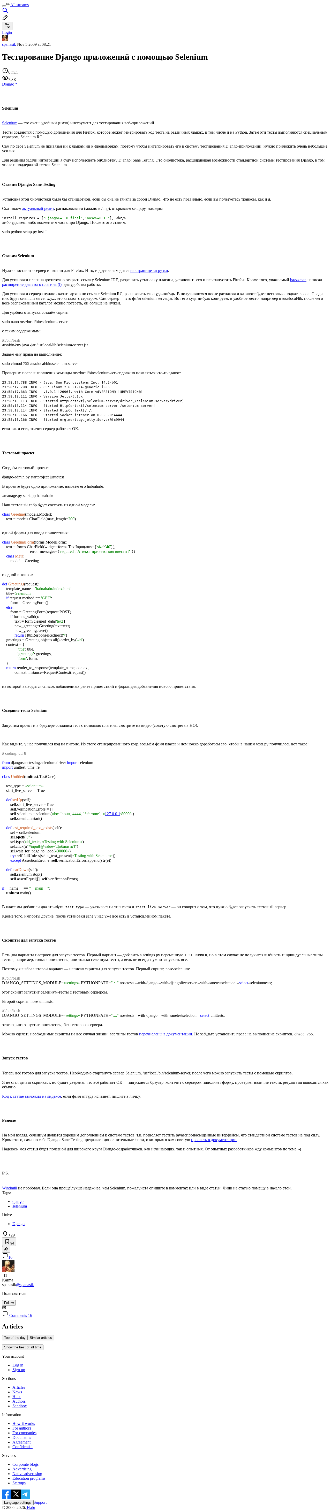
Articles (18, 1387)
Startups (19, 1483)
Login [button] (7, 32)
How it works (23, 1423)
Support (40, 1502)
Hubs (16, 1396)
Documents (21, 1437)
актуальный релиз (38, 208)
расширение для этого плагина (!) (32, 284)
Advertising (22, 1469)
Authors (19, 1401)
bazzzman (298, 280)
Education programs (28, 1478)
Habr (30, 1507)
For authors (21, 1428)
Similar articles (41, 1338)
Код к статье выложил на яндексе (31, 1096)
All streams (19, 5)
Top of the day (15, 1338)
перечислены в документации (165, 1034)
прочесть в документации (214, 1139)
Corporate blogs (25, 1464)
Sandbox (19, 1406)
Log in (17, 1365)
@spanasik (25, 1284)
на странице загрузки (149, 270)
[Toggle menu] (4, 6)
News (17, 1392)
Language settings (18, 1503)
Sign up (18, 1370)
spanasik (9, 44)
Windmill (9, 1188)
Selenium (9, 123)
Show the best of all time (22, 1347)
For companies (24, 1433)
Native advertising (27, 1473)
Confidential (22, 1447)
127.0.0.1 (112, 814)
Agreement (21, 1442)
